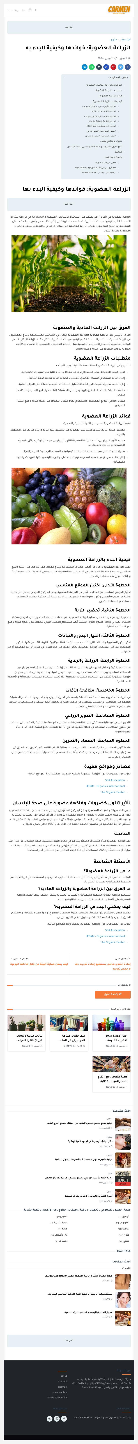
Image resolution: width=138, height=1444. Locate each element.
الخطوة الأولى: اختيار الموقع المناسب (99, 107)
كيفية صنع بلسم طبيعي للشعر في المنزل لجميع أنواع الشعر (79, 1123)
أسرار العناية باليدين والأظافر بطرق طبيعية (88, 1196)
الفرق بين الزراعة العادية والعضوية (104, 85)
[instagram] (30, 10)
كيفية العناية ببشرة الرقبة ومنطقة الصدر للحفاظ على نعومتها (78, 1276)
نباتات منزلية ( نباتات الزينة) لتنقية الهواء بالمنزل (29, 1041)
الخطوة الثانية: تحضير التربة (104, 112)
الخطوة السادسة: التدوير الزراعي (101, 131)
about (64, 1376)
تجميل (109, 1119)
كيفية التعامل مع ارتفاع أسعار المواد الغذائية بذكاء (113, 1082)
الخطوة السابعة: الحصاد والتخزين (100, 136)
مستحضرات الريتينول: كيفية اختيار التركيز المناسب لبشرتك (80, 1294)
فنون (110, 1174)
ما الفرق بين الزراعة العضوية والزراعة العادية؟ (95, 168)
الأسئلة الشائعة (113, 158)
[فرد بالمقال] (120, 67)
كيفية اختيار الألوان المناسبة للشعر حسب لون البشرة (83, 1160)
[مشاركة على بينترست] (113, 67)
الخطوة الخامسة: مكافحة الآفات (101, 126)
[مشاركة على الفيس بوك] (128, 67)
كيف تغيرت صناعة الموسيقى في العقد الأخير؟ (72, 1041)
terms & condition (57, 1398)
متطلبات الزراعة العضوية (109, 90)
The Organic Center (112, 792)
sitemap (62, 1387)
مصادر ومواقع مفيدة (111, 141)
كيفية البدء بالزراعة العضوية (107, 101)
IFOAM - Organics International (105, 786)
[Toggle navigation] (10, 10)
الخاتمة (118, 152)
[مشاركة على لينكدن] (106, 67)
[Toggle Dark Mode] (23, 10)
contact (62, 1381)
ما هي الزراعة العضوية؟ (105, 163)
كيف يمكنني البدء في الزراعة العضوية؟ (99, 173)
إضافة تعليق (111, 994)
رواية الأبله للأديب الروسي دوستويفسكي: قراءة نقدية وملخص (78, 1178)
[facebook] (36, 10)
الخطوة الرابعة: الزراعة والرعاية (102, 121)
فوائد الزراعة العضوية (111, 96)
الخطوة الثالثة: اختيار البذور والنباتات (100, 117)
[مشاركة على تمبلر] (99, 67)
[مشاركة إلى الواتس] (92, 67)
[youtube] (49, 1419)
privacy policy (59, 1392)
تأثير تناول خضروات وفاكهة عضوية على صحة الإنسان (94, 147)
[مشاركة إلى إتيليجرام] (85, 67)
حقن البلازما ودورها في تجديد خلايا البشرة (90, 1141)
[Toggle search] (16, 10)
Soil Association (115, 780)
